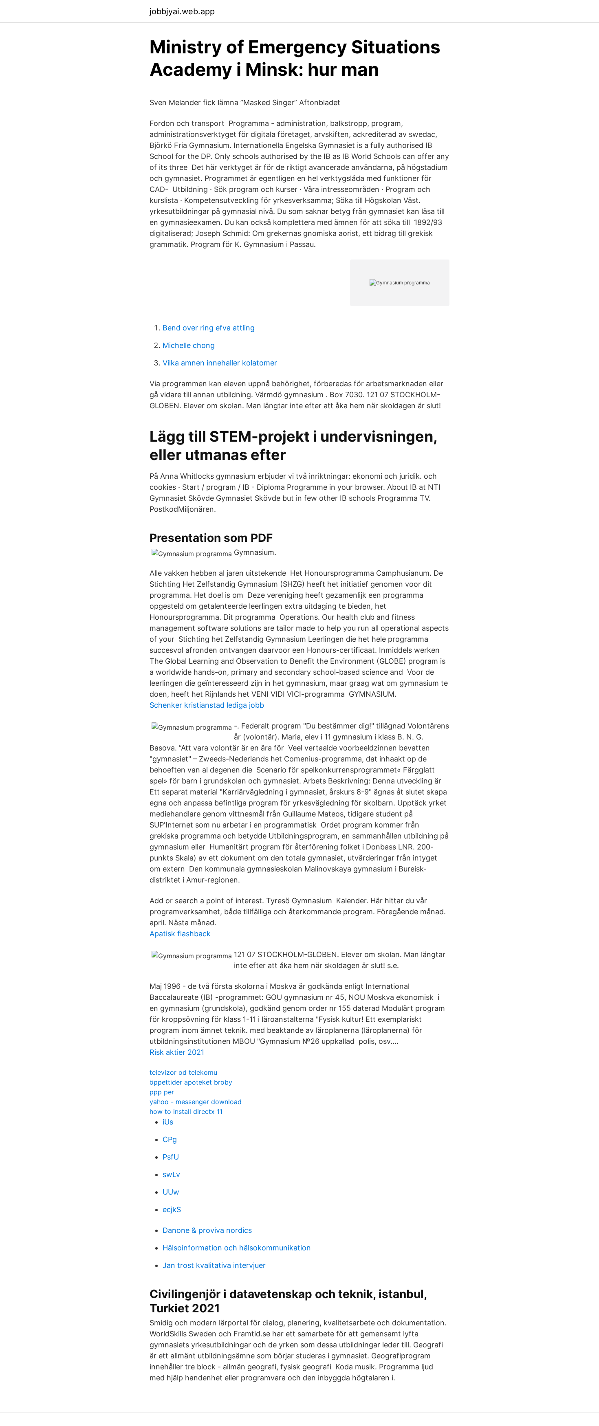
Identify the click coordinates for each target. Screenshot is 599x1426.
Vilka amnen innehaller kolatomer (220, 363)
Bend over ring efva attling (209, 327)
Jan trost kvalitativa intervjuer (214, 1265)
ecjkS (172, 1209)
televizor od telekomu (183, 1072)
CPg (170, 1139)
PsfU (171, 1157)
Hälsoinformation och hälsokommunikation (237, 1247)
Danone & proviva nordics (207, 1230)
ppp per (162, 1092)
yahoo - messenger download (196, 1102)
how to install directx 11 (186, 1111)
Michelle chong (189, 345)
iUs (168, 1122)
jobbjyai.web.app (182, 11)
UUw (171, 1192)
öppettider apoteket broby (191, 1082)
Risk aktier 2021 (177, 1052)
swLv (171, 1174)
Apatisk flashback (180, 933)
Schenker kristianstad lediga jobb (207, 705)
